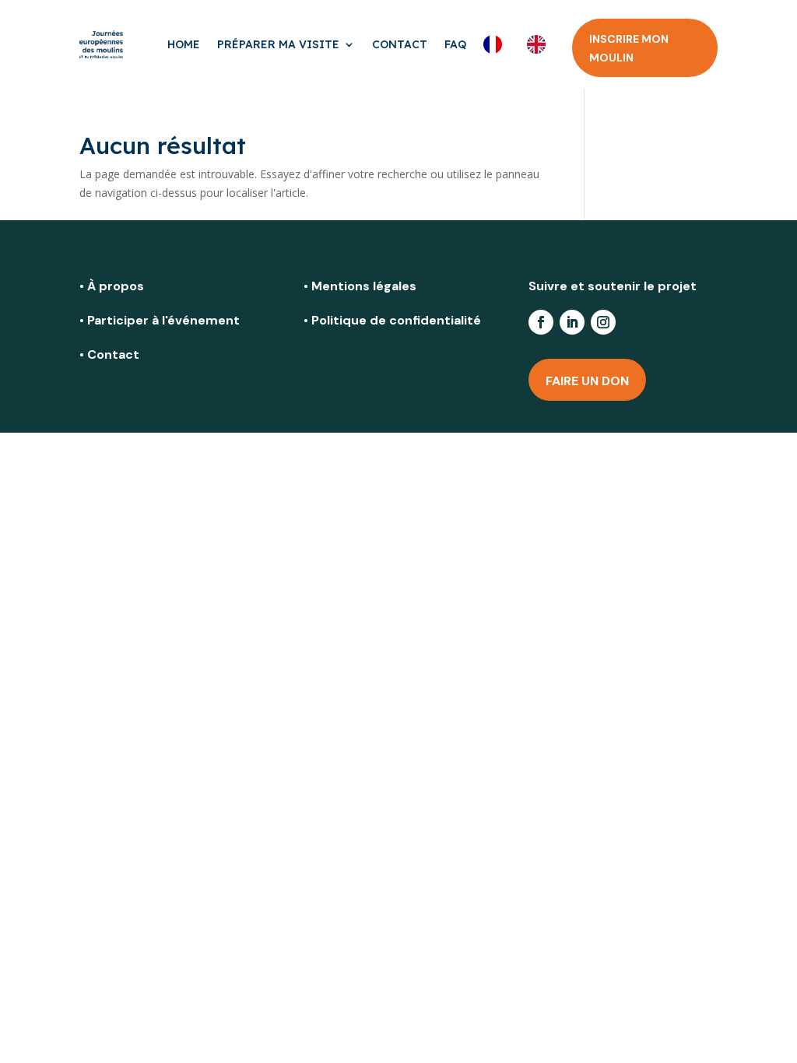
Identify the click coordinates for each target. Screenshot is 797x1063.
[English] (540, 44)
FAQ (455, 44)
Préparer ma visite (278, 44)
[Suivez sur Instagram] (603, 322)
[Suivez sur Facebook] (540, 322)
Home (183, 44)
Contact (399, 44)
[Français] (496, 44)
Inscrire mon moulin (629, 48)
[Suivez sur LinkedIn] (572, 322)
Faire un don (587, 381)
